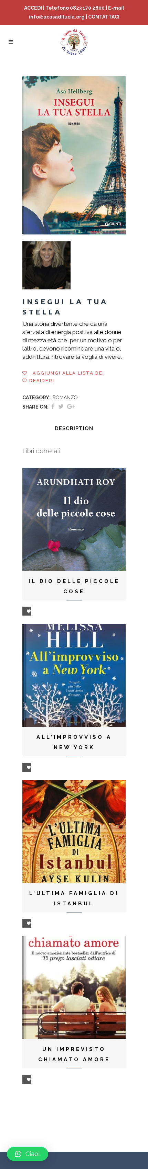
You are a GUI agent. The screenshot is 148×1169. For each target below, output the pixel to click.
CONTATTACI (103, 17)
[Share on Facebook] (53, 406)
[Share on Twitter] (61, 406)
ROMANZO (65, 397)
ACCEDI (33, 8)
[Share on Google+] (71, 406)
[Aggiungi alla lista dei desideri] (26, 611)
